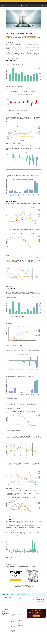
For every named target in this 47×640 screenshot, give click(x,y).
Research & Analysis (21, 625)
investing (16, 590)
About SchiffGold (13, 633)
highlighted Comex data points (30, 36)
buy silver (30, 586)
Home (12, 611)
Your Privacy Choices (14, 621)
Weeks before (8, 36)
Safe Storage (20, 620)
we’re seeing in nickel (32, 45)
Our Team (12, 612)
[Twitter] (4, 611)
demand (11, 590)
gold (14, 590)
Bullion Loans (20, 616)
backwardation (12, 260)
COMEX (8, 590)
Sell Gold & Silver (20, 614)
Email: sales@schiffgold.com (40, 599)
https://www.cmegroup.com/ (16, 559)
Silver (19, 612)
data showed (9, 38)
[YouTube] (6, 611)
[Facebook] (2, 611)
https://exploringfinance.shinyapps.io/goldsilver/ (23, 567)
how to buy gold (24, 586)
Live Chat (40, 597)
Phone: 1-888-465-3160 (40, 601)
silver (19, 590)
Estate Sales (20, 623)
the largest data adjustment (32, 41)
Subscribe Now (36, 615)
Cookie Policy (13, 624)
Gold (19, 611)
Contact (12, 628)
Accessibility (12, 634)
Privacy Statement (13, 619)
